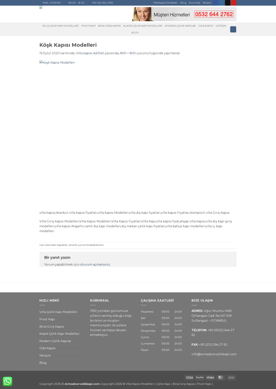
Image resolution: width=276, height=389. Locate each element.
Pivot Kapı (88, 25)
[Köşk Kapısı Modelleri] (114, 135)
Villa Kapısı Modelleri (165, 2)
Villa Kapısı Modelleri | (141, 384)
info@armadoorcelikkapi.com (214, 354)
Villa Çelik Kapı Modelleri (60, 25)
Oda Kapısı (205, 25)
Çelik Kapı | (164, 384)
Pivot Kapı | (205, 384)
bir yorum (80, 245)
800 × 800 (128, 53)
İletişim (207, 2)
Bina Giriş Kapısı (109, 25)
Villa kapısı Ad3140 (90, 53)
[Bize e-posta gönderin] (227, 3)
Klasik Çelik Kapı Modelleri (142, 25)
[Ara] (233, 29)
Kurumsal (194, 2)
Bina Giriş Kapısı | (185, 384)
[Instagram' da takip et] (221, 3)
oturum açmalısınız (95, 264)
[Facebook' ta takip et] (215, 3)
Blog (183, 2)
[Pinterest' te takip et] (233, 3)
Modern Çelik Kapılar (180, 25)
